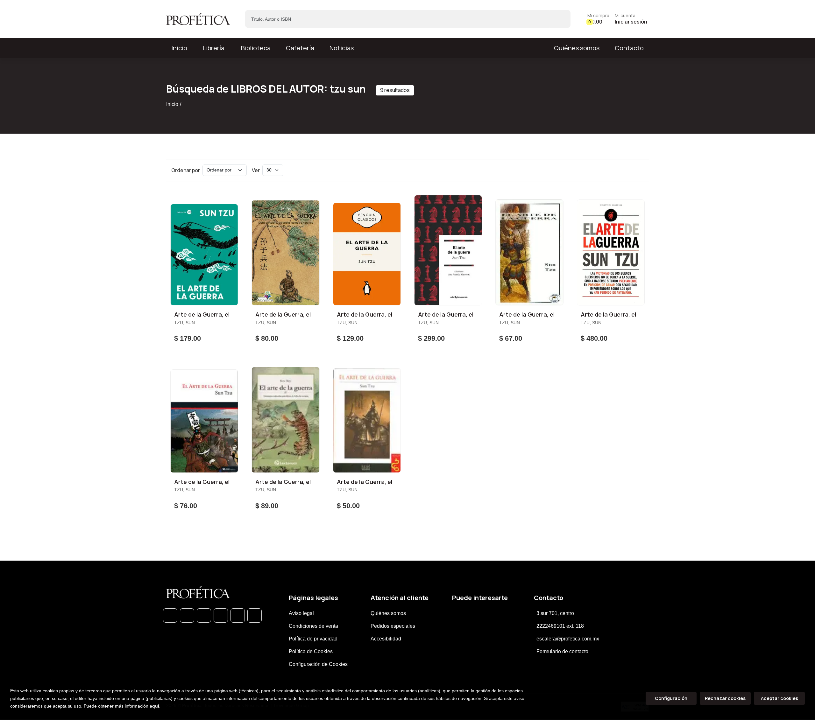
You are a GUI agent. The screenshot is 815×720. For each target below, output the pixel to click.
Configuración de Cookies (318, 664)
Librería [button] (213, 48)
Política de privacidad (313, 638)
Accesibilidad (386, 638)
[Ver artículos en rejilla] (629, 170)
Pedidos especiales (393, 626)
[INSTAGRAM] (221, 615)
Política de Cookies (311, 651)
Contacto (629, 48)
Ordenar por (185, 170)
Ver (256, 170)
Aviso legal (301, 613)
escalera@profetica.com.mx (567, 638)
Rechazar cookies (725, 698)
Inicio (172, 104)
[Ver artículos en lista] (638, 170)
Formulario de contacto (562, 651)
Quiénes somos (576, 48)
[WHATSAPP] (170, 615)
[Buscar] (560, 19)
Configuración (671, 698)
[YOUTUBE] (254, 615)
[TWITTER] (204, 615)
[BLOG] (237, 615)
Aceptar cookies (779, 698)
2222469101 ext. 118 (560, 626)
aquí (154, 706)
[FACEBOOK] (187, 615)
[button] (598, 19)
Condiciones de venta (313, 626)
